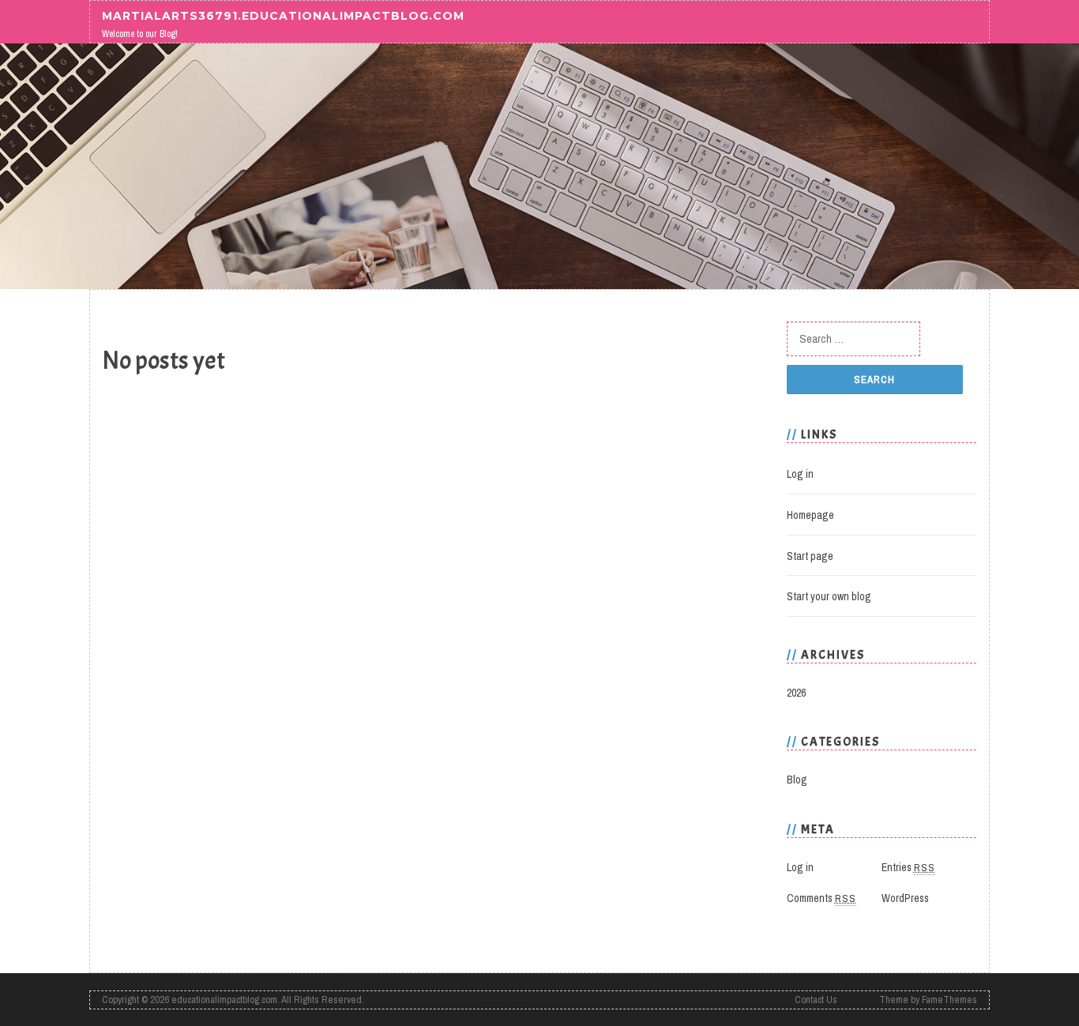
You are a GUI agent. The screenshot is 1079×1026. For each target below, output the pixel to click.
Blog (797, 779)
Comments (821, 898)
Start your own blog (829, 596)
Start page (810, 556)
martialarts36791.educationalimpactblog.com (283, 15)
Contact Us (816, 999)
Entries (908, 867)
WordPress (905, 898)
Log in (800, 474)
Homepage (810, 515)
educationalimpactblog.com (224, 999)
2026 (796, 693)
